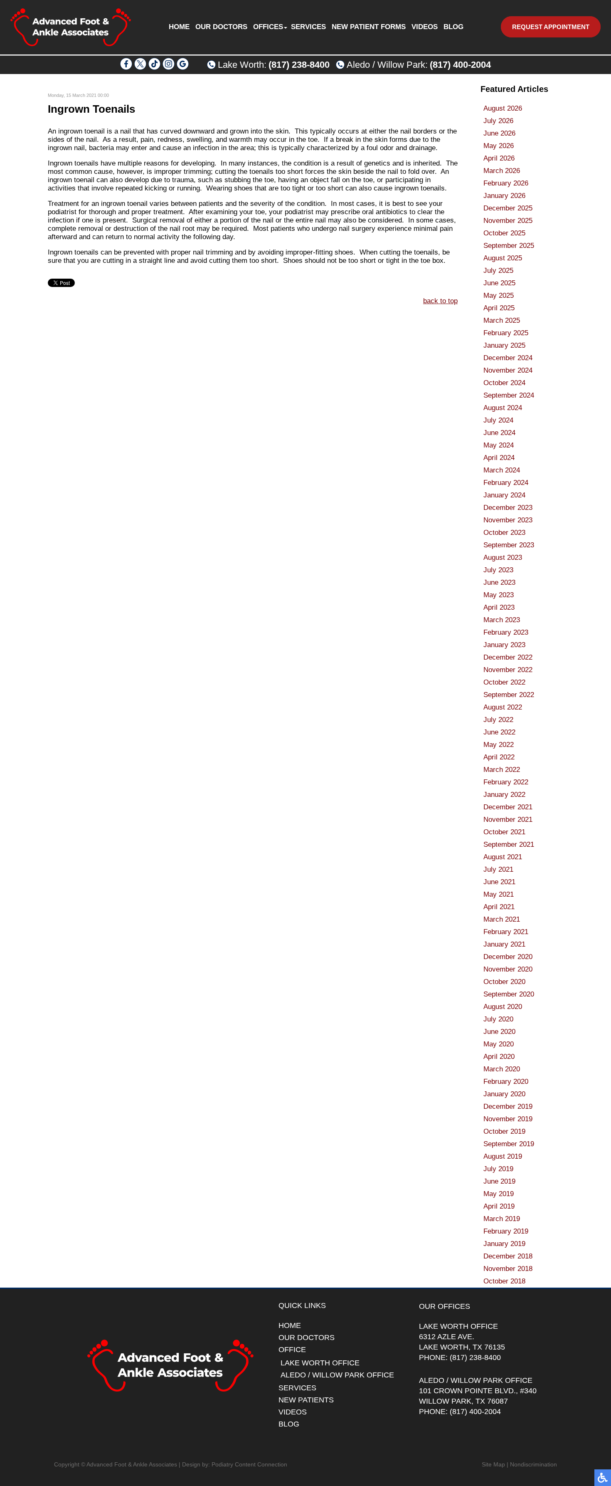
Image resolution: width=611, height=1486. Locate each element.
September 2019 (508, 1144)
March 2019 (501, 1219)
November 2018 (507, 1269)
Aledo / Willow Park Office (337, 1375)
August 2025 (502, 258)
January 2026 (504, 196)
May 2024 (498, 445)
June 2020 (499, 1032)
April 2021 (499, 907)
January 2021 (504, 944)
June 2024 (499, 433)
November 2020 (507, 969)
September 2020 (508, 994)
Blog (453, 27)
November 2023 (507, 520)
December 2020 (507, 957)
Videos (424, 27)
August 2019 (502, 1156)
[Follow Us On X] (140, 68)
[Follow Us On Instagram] (169, 68)
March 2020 (501, 1069)
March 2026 (501, 171)
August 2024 (502, 408)
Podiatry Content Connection (249, 1464)
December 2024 (507, 358)
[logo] (70, 27)
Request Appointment (550, 26)
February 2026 (505, 183)
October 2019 (504, 1131)
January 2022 (504, 795)
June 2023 (499, 582)
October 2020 (504, 982)
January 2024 (504, 495)
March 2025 (501, 320)
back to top (440, 301)
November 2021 (507, 819)
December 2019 (507, 1106)
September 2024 (508, 395)
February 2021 (505, 932)
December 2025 (507, 208)
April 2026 (499, 158)
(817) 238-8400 (299, 64)
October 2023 (504, 533)
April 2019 (499, 1206)
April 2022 (499, 757)
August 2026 (502, 108)
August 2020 (502, 1007)
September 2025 (508, 246)
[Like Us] (126, 68)
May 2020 (498, 1044)
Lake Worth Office (320, 1363)
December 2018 (507, 1256)
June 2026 (499, 133)
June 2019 (499, 1181)
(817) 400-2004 (460, 64)
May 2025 (498, 295)
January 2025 (504, 345)
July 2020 (498, 1019)
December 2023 (507, 508)
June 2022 (499, 732)
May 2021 (498, 894)
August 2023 (502, 557)
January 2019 (504, 1244)
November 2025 (507, 221)
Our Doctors (221, 27)
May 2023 (498, 595)
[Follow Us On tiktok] (154, 68)
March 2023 (501, 620)
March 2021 (501, 919)
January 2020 (504, 1094)
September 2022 (508, 695)
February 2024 (505, 483)
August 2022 (502, 707)
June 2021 (499, 882)
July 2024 (498, 420)
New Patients (306, 1400)
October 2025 (504, 233)
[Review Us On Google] (183, 68)
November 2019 (507, 1119)
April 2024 (499, 458)
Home (179, 27)
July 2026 (498, 121)
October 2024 (504, 383)
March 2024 (501, 470)
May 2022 (498, 745)
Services (308, 27)
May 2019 (498, 1194)
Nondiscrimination (533, 1464)
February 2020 (505, 1081)
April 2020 (499, 1057)
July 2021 (498, 869)
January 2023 (504, 645)
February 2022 (505, 782)
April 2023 (499, 607)
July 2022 (498, 720)
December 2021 (507, 807)
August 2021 (502, 857)
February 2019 (505, 1231)
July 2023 (498, 570)
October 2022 (504, 682)
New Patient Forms (369, 27)
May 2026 (498, 146)
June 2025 (499, 283)
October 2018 (504, 1281)
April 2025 (499, 308)
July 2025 (498, 270)
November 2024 (507, 370)
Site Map (493, 1464)
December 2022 (507, 657)
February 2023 (505, 632)
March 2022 (501, 770)
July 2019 (498, 1169)
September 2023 (508, 545)
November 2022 (507, 670)
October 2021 (504, 832)
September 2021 (508, 844)
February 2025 (505, 333)
